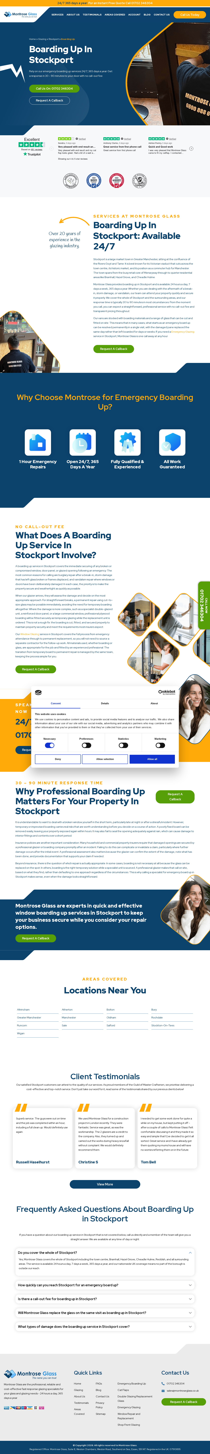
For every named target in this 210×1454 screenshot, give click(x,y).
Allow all (152, 759)
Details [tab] (105, 703)
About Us (73, 14)
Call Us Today (189, 15)
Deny (58, 759)
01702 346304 (175, 1383)
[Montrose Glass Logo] (20, 15)
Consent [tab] (56, 703)
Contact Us (162, 14)
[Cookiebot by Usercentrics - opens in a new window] (161, 692)
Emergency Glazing (182, 331)
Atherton (67, 1009)
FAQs (99, 1383)
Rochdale (157, 1017)
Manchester (69, 1017)
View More (105, 1184)
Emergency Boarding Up (132, 1383)
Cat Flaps (123, 1390)
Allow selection (105, 759)
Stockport (54, 39)
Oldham (111, 1017)
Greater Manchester (29, 1017)
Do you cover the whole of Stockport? (47, 1253)
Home (32, 39)
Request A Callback (49, 100)
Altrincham (23, 1009)
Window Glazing (29, 634)
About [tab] (154, 703)
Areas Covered (115, 14)
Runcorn (22, 1025)
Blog (147, 14)
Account (134, 14)
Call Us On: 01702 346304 (54, 88)
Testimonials (92, 14)
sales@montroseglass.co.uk (182, 1390)
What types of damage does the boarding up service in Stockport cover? (74, 1327)
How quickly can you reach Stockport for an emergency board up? (68, 1285)
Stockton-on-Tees (162, 1025)
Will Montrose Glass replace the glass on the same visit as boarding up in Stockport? (82, 1313)
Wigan (20, 1033)
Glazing (42, 39)
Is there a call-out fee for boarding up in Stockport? (57, 1299)
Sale (64, 1025)
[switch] (86, 745)
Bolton (111, 1009)
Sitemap (101, 1414)
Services (57, 14)
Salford (111, 1025)
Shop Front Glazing (129, 1424)
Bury (154, 1009)
